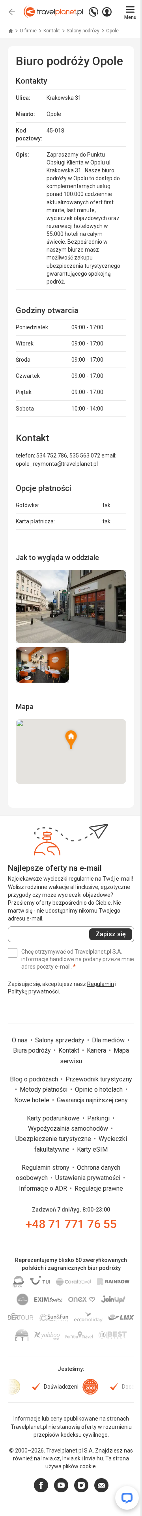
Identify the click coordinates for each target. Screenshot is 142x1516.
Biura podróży (32, 1050)
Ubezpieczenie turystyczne (54, 1139)
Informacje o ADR (44, 1188)
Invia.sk (71, 1458)
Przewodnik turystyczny (98, 1079)
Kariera (97, 1050)
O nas (20, 1040)
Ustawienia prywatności (88, 1178)
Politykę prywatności (33, 991)
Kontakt (52, 31)
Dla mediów (109, 1040)
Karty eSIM (92, 1149)
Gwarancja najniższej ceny (92, 1100)
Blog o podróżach (35, 1079)
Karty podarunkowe (54, 1118)
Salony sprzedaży (60, 1040)
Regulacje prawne (99, 1188)
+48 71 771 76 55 (71, 1224)
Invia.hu (93, 1458)
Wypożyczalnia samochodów (69, 1128)
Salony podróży (84, 31)
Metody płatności (44, 1089)
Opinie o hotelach (99, 1089)
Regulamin (100, 984)
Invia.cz (50, 1458)
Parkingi (99, 1118)
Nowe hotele (32, 1100)
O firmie (29, 31)
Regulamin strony (46, 1167)
